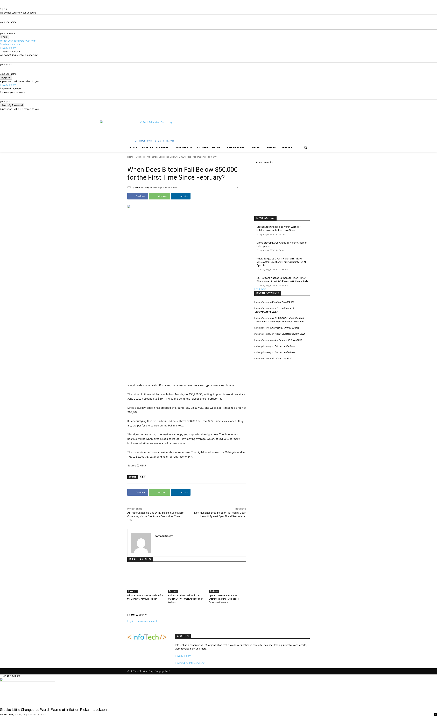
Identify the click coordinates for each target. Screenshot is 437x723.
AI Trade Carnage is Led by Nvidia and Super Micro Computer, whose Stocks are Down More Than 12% (155, 516)
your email (5, 64)
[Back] (1, 5)
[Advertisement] (244, 130)
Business (140, 156)
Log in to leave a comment (142, 621)
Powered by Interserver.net (190, 662)
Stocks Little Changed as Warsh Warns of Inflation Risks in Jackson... (54, 710)
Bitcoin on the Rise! (285, 346)
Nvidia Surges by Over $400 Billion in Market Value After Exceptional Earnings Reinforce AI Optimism (281, 262)
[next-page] (130, 609)
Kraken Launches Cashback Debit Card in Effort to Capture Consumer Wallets (185, 599)
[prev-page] (128, 609)
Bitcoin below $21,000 (282, 302)
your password (8, 33)
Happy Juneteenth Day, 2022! (290, 333)
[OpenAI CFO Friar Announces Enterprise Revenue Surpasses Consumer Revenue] (227, 579)
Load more (260, 288)
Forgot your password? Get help (18, 40)
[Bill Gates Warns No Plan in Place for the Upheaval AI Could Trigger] (146, 579)
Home (130, 156)
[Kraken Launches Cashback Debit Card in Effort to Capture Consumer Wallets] (187, 579)
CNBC (142, 477)
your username (8, 22)
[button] (305, 147)
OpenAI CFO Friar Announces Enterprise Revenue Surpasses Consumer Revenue (224, 599)
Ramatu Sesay (142, 187)
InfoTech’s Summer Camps (285, 327)
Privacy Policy (8, 47)
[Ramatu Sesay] (129, 187)
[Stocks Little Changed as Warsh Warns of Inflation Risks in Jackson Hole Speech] (218, 691)
